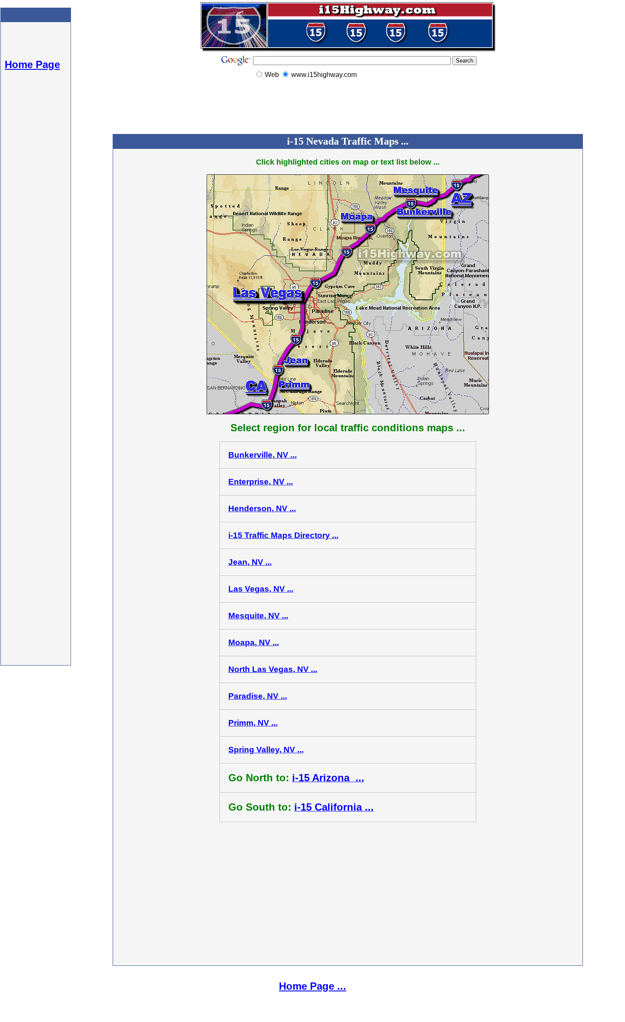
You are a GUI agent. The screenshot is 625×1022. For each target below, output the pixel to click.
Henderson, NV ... (262, 508)
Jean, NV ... (250, 562)
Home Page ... (312, 986)
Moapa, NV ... (253, 642)
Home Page (32, 64)
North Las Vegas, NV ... (272, 669)
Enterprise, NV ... (260, 481)
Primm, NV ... (253, 722)
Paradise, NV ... (257, 696)
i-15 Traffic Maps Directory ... (283, 535)
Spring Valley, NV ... (266, 749)
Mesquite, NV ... (258, 615)
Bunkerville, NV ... (262, 454)
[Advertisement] (36, 234)
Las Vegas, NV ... (260, 588)
